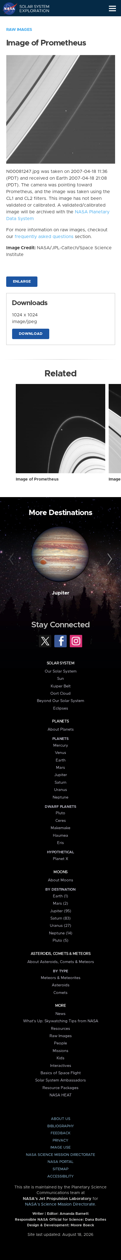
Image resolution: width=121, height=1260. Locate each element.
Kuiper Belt (61, 686)
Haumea (60, 836)
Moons (60, 872)
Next (108, 559)
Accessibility (60, 1176)
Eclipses (60, 708)
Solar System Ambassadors (60, 1080)
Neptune (60, 797)
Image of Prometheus (37, 479)
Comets (60, 993)
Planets (60, 721)
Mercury (60, 745)
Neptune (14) (60, 933)
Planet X (60, 859)
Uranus (60, 790)
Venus (60, 753)
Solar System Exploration (31, 8)
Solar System (60, 663)
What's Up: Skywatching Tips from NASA (60, 1021)
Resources (60, 1029)
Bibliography (60, 1126)
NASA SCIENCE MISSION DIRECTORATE (60, 1155)
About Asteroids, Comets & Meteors (60, 962)
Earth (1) (60, 896)
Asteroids (61, 985)
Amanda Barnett (74, 1214)
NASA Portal (60, 1162)
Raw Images (19, 30)
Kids (60, 1058)
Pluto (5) (60, 941)
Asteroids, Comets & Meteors (60, 954)
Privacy (60, 1140)
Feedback (60, 1133)
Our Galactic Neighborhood (31, 21)
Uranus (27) (60, 926)
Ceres (60, 821)
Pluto (60, 813)
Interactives (60, 1066)
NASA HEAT (61, 1095)
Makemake (60, 828)
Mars (60, 768)
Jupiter (60, 593)
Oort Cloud (60, 694)
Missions (60, 1051)
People (60, 1043)
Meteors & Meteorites (60, 978)
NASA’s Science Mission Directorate (60, 1204)
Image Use (60, 1147)
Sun (60, 679)
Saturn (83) (60, 918)
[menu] (112, 8)
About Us (60, 1119)
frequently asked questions (44, 236)
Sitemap (60, 1169)
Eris (60, 843)
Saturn (60, 783)
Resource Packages (60, 1088)
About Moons (60, 880)
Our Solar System (61, 671)
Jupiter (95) (60, 911)
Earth (61, 760)
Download (30, 334)
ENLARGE (22, 281)
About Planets (61, 729)
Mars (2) (60, 903)
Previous (12, 559)
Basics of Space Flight (61, 1073)
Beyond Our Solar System (60, 701)
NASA (7, 8)
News (60, 1014)
